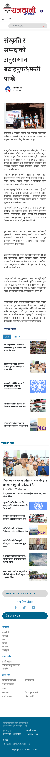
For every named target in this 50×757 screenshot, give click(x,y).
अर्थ (3, 640)
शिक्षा (4, 643)
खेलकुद (5, 650)
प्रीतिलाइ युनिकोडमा (11, 665)
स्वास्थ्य (5, 647)
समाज (5, 636)
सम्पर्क (5, 669)
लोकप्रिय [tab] (17, 337)
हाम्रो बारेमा (7, 662)
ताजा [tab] (7, 337)
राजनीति (6, 633)
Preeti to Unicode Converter (21, 593)
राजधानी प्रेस (17, 87)
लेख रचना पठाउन (13, 616)
